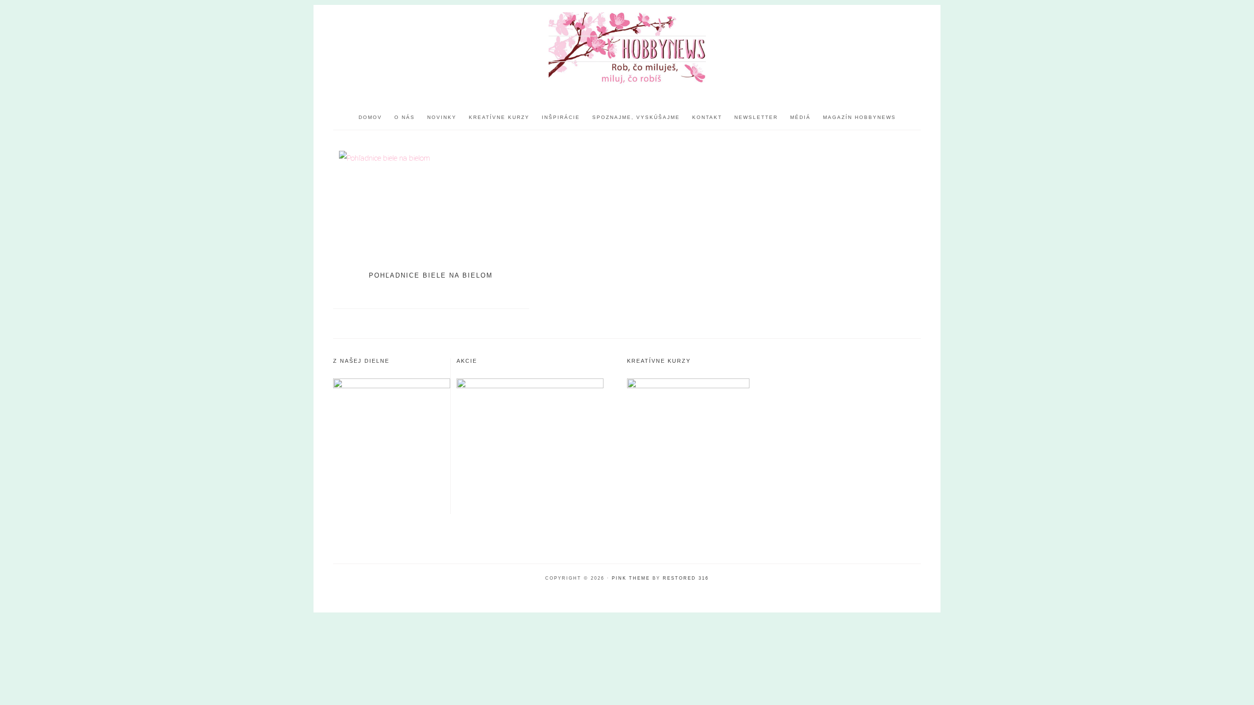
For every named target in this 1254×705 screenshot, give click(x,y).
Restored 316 (686, 578)
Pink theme (631, 578)
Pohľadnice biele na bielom (431, 275)
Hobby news (627, 49)
